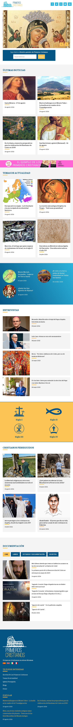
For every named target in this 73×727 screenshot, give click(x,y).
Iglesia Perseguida (9, 682)
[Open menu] (70, 4)
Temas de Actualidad (10, 678)
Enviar (41, 57)
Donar (5, 689)
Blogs (5, 685)
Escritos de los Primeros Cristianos (15, 675)
